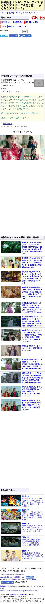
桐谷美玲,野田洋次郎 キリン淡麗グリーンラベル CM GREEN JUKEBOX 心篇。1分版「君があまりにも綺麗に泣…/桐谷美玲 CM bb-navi (32, 321)
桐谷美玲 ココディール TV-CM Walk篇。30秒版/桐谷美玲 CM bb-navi (32, 348)
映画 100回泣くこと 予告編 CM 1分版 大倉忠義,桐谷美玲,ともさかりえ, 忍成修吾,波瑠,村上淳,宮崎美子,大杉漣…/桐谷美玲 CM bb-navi (32, 377)
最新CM (11, 27)
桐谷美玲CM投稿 (31, 22)
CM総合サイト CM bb (17, 594)
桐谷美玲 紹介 (18, 22)
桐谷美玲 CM (12, 13)
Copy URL (13, 36)
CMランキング (22, 27)
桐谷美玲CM (5, 22)
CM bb (3, 26)
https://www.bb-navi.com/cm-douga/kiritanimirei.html (19, 591)
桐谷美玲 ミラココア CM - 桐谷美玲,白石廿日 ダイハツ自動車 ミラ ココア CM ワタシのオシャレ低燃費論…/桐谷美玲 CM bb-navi (32, 262)
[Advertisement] (22, 57)
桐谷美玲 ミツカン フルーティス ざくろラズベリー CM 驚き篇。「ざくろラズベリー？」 (22, 5)
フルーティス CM (28, 13)
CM (2, 13)
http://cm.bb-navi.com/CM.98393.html (22, 580)
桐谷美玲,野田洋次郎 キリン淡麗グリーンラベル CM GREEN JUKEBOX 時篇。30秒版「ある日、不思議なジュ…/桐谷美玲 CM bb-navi (32, 364)
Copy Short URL (25, 36)
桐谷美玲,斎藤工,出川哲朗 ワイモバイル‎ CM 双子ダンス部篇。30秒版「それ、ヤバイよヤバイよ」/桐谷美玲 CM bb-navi (32, 391)
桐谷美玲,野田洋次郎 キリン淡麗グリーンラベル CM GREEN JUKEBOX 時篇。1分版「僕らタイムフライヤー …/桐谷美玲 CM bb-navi (32, 307)
